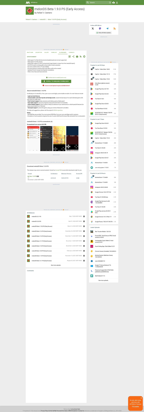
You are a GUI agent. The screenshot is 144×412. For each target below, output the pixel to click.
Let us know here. (75, 409)
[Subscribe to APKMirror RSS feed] (115, 29)
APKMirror (34, 2)
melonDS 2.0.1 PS (36, 216)
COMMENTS (71, 52)
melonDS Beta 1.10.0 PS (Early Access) (42, 226)
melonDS (43, 19)
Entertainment (31, 56)
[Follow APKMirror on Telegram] (107, 29)
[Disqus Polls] (56, 294)
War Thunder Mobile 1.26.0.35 (103, 231)
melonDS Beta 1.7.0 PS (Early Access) (42, 255)
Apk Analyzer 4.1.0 (100, 275)
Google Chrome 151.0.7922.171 (103, 216)
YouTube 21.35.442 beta (101, 197)
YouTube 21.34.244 (100, 207)
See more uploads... (56, 265)
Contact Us (81, 410)
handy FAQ (59, 170)
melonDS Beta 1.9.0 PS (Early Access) (42, 246)
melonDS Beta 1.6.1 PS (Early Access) (42, 260)
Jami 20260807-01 (100, 261)
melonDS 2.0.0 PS (36, 221)
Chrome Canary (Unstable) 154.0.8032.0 (105, 251)
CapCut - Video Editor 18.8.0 (102, 69)
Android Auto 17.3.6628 (101, 143)
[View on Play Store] (77, 57)
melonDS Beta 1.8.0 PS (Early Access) (42, 251)
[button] (70, 57)
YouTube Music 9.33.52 (101, 108)
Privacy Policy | (45, 410)
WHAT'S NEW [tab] (30, 52)
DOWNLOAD (54, 52)
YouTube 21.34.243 (100, 148)
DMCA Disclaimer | (73, 410)
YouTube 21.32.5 (99, 98)
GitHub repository (57, 110)
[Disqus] (56, 337)
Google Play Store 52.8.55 (101, 103)
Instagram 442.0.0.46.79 (101, 153)
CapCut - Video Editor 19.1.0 (102, 74)
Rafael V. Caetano (44, 13)
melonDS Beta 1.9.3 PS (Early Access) (42, 231)
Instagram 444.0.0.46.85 (101, 187)
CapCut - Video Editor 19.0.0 (102, 79)
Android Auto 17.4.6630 (101, 162)
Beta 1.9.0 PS (33, 176)
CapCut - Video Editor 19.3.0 (102, 138)
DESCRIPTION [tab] (39, 52)
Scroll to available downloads (57, 81)
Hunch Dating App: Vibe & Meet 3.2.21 (105, 246)
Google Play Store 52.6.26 (101, 93)
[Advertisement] (56, 36)
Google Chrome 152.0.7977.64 (103, 192)
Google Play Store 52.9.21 (101, 157)
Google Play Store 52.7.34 (101, 89)
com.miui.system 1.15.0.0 (101, 167)
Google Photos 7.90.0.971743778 (103, 221)
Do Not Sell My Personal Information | (58, 410)
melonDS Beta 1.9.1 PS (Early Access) (42, 241)
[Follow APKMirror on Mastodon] (100, 29)
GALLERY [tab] (46, 52)
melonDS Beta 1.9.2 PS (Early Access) (42, 236)
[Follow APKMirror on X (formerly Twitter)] (93, 29)
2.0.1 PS (44, 124)
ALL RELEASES (62, 52)
